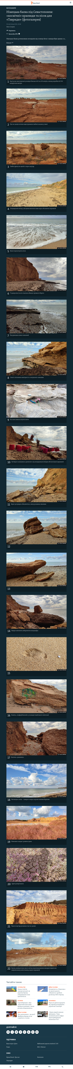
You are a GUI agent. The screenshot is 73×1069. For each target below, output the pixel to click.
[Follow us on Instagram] (24, 1032)
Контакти (40, 1057)
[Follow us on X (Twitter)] (12, 1032)
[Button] (10, 31)
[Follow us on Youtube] (16, 1032)
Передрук (9, 1060)
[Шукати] (62, 1067)
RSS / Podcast (41, 1047)
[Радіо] (10, 1067)
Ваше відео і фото (11, 1043)
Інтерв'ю (20, 1000)
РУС (49, 1066)
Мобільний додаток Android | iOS (47, 1043)
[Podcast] (33, 1032)
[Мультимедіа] (23, 1067)
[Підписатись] (37, 1032)
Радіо (8, 1047)
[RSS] (28, 1032)
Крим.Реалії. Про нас (13, 1057)
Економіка (52, 1000)
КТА (37, 1066)
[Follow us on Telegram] (20, 1032)
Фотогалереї (11, 8)
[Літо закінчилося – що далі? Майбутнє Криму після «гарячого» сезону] (11, 1014)
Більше (9, 43)
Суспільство (21, 987)
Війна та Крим (53, 987)
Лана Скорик (10, 27)
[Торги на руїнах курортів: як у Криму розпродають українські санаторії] (43, 1002)
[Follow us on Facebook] (8, 1032)
